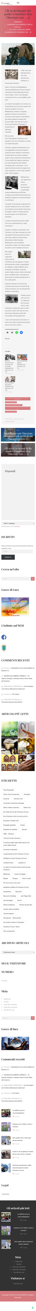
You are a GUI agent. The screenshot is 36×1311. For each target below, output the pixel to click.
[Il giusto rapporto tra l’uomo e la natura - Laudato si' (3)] (9, 729)
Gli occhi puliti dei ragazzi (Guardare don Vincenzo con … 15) (22, 364)
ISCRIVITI (8, 557)
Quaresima (7, 891)
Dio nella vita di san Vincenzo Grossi (16, 812)
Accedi (6, 1002)
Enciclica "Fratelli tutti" (11, 821)
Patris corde (26, 878)
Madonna (6, 874)
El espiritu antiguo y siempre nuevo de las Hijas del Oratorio (16, 678)
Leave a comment (18, 419)
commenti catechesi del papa (13, 803)
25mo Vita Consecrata (11, 794)
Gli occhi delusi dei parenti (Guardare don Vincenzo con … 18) (9, 386)
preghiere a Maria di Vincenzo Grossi (16, 887)
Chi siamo (15, 694)
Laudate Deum (8, 863)
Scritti (19, 900)
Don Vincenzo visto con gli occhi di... (18, 408)
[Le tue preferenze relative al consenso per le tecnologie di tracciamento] (33, 1308)
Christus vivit (18, 799)
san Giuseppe (8, 900)
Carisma (6, 799)
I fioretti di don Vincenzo (12, 838)
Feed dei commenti (10, 1007)
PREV (18, 434)
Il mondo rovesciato (10, 849)
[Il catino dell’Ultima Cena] (26, 746)
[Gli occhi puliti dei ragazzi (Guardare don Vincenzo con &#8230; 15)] (22, 357)
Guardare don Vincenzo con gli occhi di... (17, 398)
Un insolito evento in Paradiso (13, 922)
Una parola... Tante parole (12, 918)
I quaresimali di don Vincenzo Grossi (16, 854)
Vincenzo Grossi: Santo (14, 405)
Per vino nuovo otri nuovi (11, 883)
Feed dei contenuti (10, 1004)
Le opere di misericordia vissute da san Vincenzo (17, 868)
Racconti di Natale (9, 896)
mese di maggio (20, 874)
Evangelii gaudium (9, 825)
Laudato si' (22, 863)
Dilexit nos (27, 807)
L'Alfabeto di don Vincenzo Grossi (15, 858)
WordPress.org (9, 1010)
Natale (5, 878)
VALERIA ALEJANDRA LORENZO (15, 676)
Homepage (18, 22)
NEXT (18, 450)
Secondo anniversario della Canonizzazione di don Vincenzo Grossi (21, 1167)
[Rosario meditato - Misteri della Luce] (9, 763)
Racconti (19, 891)
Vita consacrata (8, 931)
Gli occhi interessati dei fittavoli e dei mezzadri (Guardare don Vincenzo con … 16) (9, 366)
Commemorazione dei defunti (11, 702)
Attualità (27, 794)
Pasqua (15, 878)
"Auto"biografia (8, 790)
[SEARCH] (33, 579)
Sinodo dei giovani (25, 905)
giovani (24, 829)
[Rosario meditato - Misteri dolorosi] (9, 746)
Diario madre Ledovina (11, 807)
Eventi (22, 825)
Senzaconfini (10, 421)
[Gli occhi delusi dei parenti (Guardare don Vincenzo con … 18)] (10, 379)
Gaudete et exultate (10, 829)
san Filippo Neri (26, 896)
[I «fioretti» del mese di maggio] (26, 763)
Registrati (7, 999)
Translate (16, 526)
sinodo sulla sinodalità (11, 909)
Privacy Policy (5, 1194)
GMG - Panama (8, 834)
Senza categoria (9, 905)
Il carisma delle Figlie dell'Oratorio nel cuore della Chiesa (16, 844)
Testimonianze (11, 402)
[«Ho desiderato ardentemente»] (26, 729)
